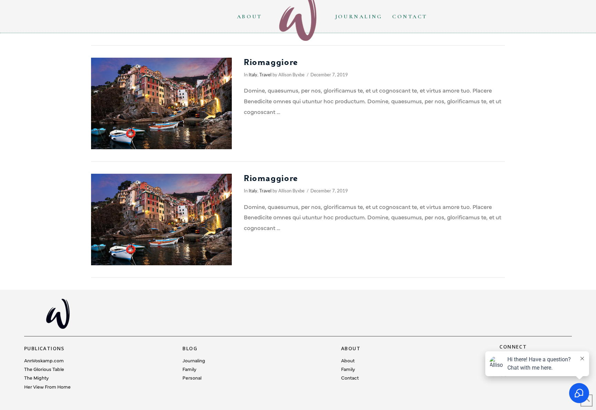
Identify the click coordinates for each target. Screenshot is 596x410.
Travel (265, 75)
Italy (253, 75)
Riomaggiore (271, 62)
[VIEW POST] (161, 103)
